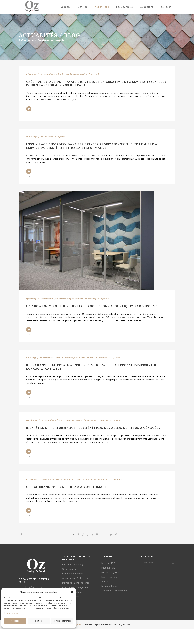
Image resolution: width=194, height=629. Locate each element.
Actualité (105, 581)
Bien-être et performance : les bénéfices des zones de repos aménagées (93, 428)
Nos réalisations (109, 577)
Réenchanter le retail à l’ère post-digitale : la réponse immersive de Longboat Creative (92, 366)
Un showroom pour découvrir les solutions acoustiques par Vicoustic (93, 306)
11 (120, 534)
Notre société (108, 563)
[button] (71, 592)
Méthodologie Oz (110, 572)
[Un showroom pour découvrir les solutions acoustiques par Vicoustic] (86, 240)
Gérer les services (11, 613)
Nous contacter (109, 586)
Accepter (15, 621)
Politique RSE (108, 568)
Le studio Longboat (72, 592)
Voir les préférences (62, 621)
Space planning (70, 569)
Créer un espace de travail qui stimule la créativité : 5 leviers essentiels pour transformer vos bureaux (96, 83)
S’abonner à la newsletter (114, 590)
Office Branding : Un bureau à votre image (66, 487)
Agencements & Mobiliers (75, 578)
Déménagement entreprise (75, 583)
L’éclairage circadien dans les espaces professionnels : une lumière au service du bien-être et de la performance (93, 146)
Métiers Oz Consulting (63, 357)
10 (115, 534)
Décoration (48, 74)
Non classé (48, 136)
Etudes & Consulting (72, 564)
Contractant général (72, 573)
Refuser (38, 621)
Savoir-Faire (59, 74)
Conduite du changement (75, 587)
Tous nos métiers (70, 596)
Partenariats (48, 298)
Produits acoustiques (64, 298)
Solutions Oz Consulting (76, 74)
